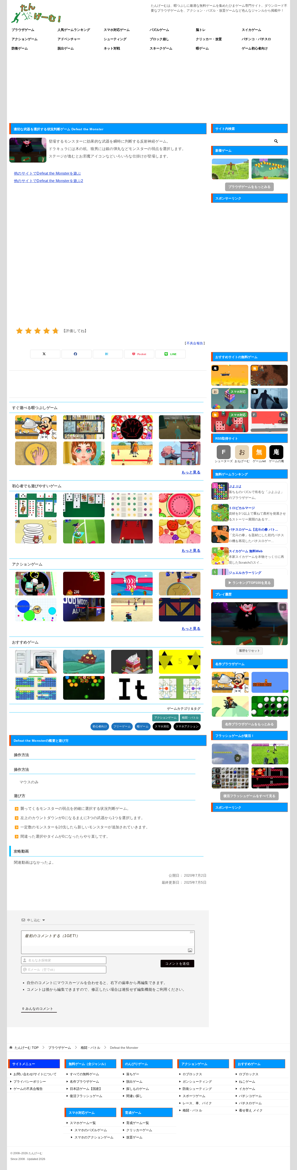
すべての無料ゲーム (84, 1074)
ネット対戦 (112, 48)
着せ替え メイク (251, 1110)
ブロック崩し (159, 39)
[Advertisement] (148, 87)
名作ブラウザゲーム (84, 1081)
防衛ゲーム (20, 48)
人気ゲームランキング (74, 30)
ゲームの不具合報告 (28, 1089)
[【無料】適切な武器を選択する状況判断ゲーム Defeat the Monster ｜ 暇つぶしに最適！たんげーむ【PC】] (249, 623)
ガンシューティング (197, 1081)
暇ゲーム (202, 48)
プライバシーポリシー (29, 1081)
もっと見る (190, 472)
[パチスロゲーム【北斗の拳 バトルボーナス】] (220, 534)
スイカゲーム (251, 30)
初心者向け (100, 726)
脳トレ (201, 30)
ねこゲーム (247, 1081)
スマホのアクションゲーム (93, 1137)
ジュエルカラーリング (245, 572)
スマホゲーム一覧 (83, 1123)
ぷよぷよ (235, 486)
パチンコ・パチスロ (256, 39)
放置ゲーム (134, 1137)
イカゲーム (247, 1089)
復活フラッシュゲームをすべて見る (249, 796)
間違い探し (134, 1096)
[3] (37, 331)
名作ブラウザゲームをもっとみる (249, 724)
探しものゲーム (137, 1089)
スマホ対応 (162, 726)
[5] (55, 331)
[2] (28, 331)
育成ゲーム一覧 (137, 1123)
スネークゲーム (161, 48)
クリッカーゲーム (139, 1130)
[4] (46, 331)
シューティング (115, 39)
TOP (27, 1047)
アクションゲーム (25, 39)
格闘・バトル (190, 717)
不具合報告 (195, 343)
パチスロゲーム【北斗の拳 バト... (253, 529)
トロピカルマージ (242, 508)
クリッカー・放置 (209, 39)
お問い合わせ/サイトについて (35, 1074)
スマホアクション (187, 726)
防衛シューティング (197, 1089)
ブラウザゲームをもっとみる (249, 187)
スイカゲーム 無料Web (246, 551)
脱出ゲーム (66, 48)
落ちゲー (132, 1074)
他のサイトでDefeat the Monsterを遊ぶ (47, 173)
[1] (19, 331)
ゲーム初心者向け (255, 48)
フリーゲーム (122, 726)
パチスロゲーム (250, 1103)
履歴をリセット (249, 650)
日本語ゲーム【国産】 (86, 1089)
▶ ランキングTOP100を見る (249, 583)
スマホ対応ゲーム (117, 30)
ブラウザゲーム (23, 30)
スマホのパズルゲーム (90, 1130)
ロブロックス (192, 1074)
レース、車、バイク (197, 1103)
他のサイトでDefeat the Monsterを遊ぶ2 (48, 181)
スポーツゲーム (194, 1096)
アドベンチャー (69, 39)
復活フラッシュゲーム (86, 1096)
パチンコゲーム (250, 1096)
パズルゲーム (159, 30)
